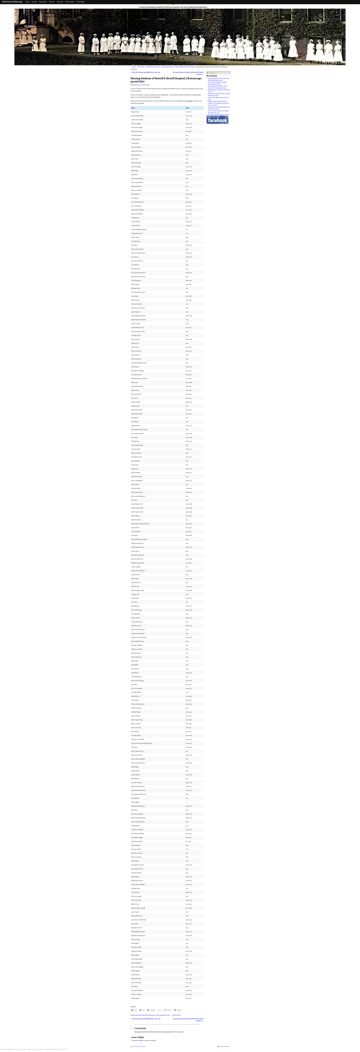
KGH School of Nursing (12, 1)
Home (27, 2)
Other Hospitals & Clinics (162, 1015)
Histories (52, 2)
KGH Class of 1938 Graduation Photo (219, 114)
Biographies (43, 2)
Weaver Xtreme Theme (225, 1046)
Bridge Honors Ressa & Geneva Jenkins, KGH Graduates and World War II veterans (218, 103)
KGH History (141, 67)
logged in (141, 1040)
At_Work (34, 2)
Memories (60, 2)
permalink (177, 1015)
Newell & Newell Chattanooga (184, 67)
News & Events (69, 2)
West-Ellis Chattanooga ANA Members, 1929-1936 (145, 72)
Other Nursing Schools (153, 67)
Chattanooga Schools (167, 67)
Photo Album (81, 2)
